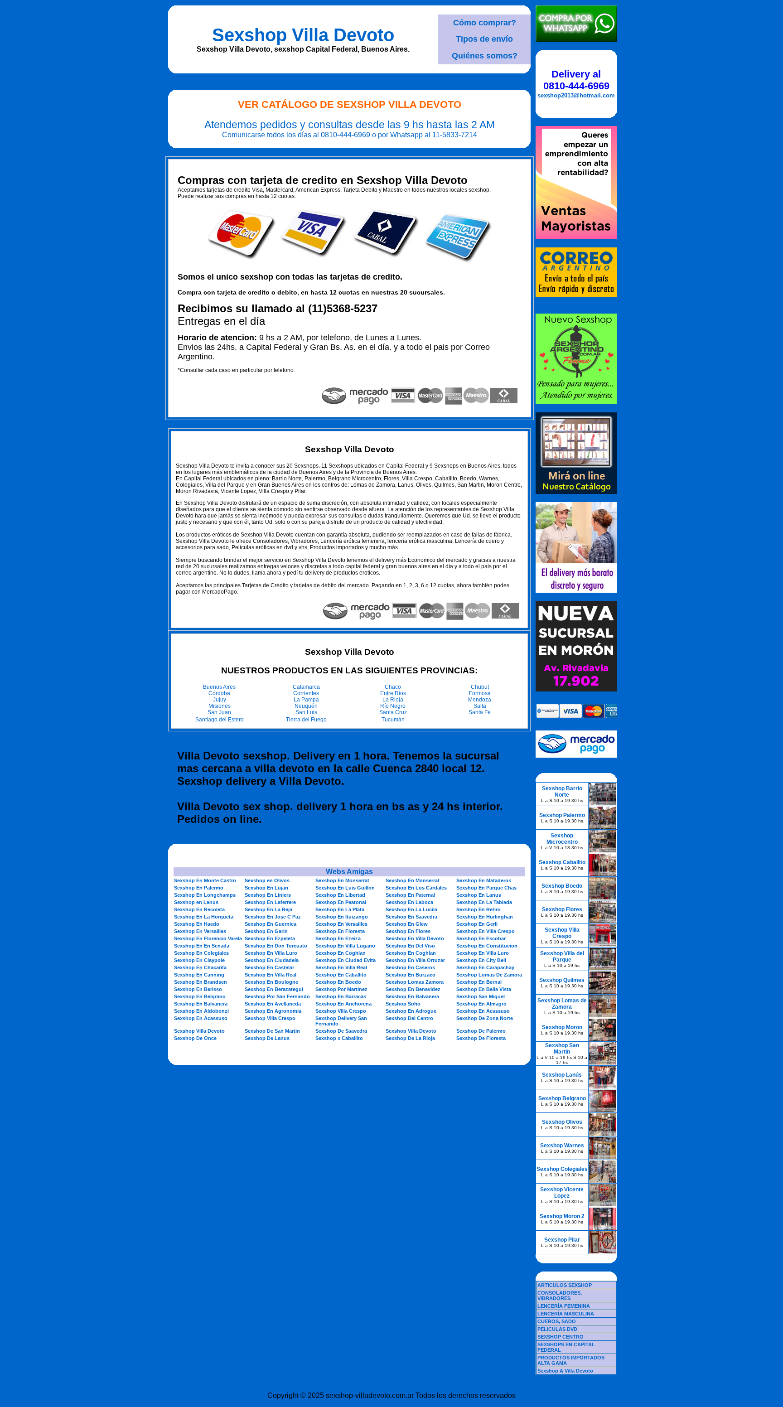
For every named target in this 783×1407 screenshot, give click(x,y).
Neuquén (306, 706)
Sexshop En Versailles (341, 924)
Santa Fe (480, 712)
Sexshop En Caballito (341, 974)
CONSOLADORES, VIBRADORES (559, 1295)
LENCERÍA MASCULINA (565, 1313)
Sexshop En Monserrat (342, 880)
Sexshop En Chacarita (200, 967)
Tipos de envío (484, 39)
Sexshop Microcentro (562, 838)
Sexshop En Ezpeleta (270, 938)
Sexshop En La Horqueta (203, 916)
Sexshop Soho (403, 1003)
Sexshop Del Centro (409, 1018)
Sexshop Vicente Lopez (562, 1192)
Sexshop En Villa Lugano (345, 945)
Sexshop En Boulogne (271, 982)
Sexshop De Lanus (267, 1038)
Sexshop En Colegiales (201, 953)
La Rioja (392, 699)
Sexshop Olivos (562, 1122)
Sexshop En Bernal (479, 982)
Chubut (480, 687)
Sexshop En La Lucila (411, 909)
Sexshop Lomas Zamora (415, 982)
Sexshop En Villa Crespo (485, 931)
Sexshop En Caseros (410, 967)
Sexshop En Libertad (340, 895)
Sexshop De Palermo (481, 1031)
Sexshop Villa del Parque (562, 956)
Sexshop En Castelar (269, 967)
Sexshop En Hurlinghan (484, 916)
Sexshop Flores (562, 909)
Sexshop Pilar (562, 1240)
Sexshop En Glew (407, 924)
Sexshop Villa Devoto (303, 35)
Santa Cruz (393, 712)
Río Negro (393, 706)
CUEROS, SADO (556, 1321)
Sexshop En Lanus (478, 895)
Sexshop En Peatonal (340, 902)
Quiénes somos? (484, 55)
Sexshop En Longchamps (205, 895)
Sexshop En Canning (199, 974)
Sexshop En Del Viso (410, 945)
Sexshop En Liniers (268, 895)
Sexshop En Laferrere (270, 902)
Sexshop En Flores (408, 931)
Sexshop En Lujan (266, 887)
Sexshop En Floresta (340, 931)
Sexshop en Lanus (196, 902)
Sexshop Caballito (562, 862)
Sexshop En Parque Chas (486, 887)
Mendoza (479, 699)
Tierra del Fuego (306, 719)
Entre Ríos (393, 693)
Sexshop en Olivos (267, 880)
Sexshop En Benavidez (413, 989)
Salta (480, 706)
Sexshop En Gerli (477, 924)
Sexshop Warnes (562, 1145)
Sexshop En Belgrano (200, 996)
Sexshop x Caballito (339, 1038)
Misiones (219, 706)
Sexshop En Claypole (199, 960)
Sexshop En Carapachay (485, 967)
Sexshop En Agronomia (273, 1011)
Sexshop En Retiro (478, 909)
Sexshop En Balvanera (412, 996)
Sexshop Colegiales (562, 1169)
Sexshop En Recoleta (199, 909)
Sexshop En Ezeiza (338, 938)
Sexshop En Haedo (196, 924)
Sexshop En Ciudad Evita (345, 960)
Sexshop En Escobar (481, 938)
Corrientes (306, 693)
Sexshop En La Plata (339, 909)
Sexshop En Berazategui (274, 989)
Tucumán (393, 719)
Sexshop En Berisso (198, 989)
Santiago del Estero (219, 719)
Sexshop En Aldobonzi (201, 1011)
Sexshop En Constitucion (486, 945)
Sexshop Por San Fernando (277, 996)
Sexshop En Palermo (198, 887)
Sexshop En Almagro (481, 1003)
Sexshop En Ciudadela (272, 960)
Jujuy (219, 699)
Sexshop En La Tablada (484, 902)
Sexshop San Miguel (480, 996)
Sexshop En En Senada (201, 945)
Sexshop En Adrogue (411, 1011)
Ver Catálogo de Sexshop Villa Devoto (349, 104)
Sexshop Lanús (562, 1075)
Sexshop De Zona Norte (484, 1018)
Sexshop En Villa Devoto (415, 938)
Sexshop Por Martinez (341, 989)
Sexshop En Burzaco (410, 974)
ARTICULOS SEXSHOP (564, 1285)
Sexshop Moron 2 (562, 1216)
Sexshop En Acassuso (483, 1011)
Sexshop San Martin (562, 1048)
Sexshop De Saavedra (341, 1031)
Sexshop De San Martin (272, 1031)
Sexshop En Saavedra (411, 916)
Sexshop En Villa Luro (271, 953)
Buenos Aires (219, 687)
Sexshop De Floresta (481, 1038)
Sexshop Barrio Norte (562, 791)
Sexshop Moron (562, 1027)
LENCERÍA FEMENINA (563, 1306)
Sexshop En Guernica (270, 924)
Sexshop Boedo (561, 886)
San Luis (306, 712)
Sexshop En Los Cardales (416, 887)
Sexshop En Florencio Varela (208, 938)
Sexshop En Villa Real (341, 967)
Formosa (480, 693)
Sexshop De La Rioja (410, 1038)
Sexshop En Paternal (410, 895)
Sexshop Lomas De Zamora (489, 974)
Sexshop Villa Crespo (340, 1011)
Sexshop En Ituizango (341, 916)
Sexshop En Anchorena (343, 1003)
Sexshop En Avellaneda (273, 1003)
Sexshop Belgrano (562, 1098)
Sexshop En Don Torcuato (276, 945)
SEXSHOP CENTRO (560, 1336)
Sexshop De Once (195, 1038)
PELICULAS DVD (557, 1329)
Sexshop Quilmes (562, 980)
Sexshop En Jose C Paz (273, 916)
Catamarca (306, 687)
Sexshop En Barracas (340, 996)
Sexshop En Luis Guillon (345, 887)
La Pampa (306, 699)
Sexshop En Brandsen (200, 982)
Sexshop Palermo (562, 815)
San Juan (219, 712)
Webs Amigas (349, 871)
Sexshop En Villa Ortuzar (415, 960)
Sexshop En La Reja (268, 909)
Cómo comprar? (484, 22)
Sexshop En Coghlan (340, 953)
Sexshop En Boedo (338, 982)
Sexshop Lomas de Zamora (562, 1003)
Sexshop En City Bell (481, 960)
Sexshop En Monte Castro (205, 880)
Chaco (393, 687)
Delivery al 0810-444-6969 (576, 80)
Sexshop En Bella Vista (483, 989)
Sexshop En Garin (266, 931)
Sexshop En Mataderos (483, 880)
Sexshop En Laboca (409, 902)
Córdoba (219, 693)
